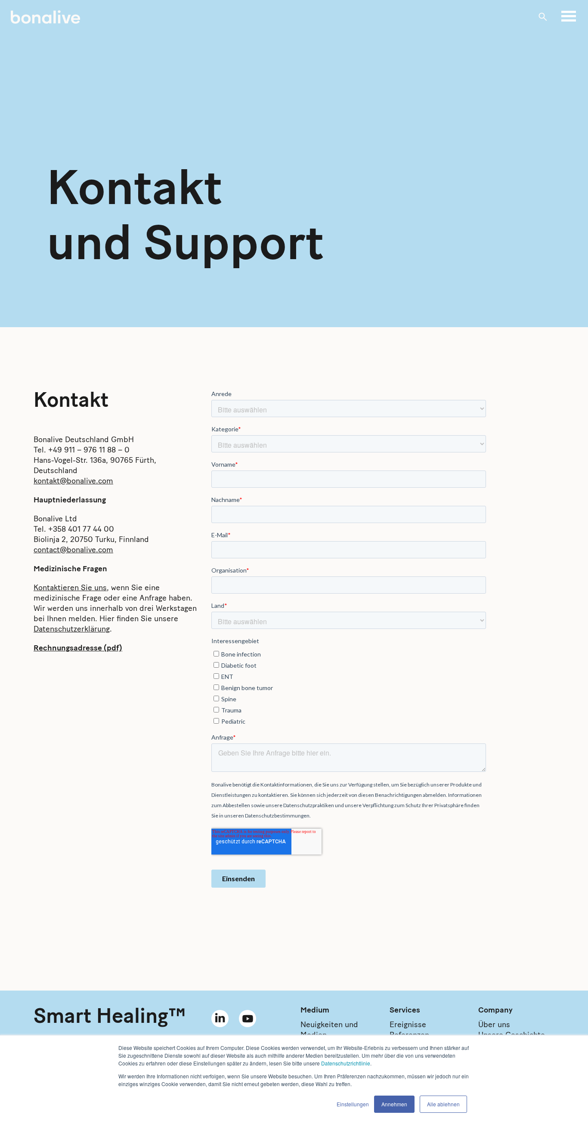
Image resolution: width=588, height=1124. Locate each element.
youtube (247, 1018)
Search (542, 17)
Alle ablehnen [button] (443, 1104)
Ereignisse (408, 1025)
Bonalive (45, 17)
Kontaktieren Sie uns (70, 588)
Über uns (494, 1025)
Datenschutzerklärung (72, 630)
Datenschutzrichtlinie (345, 1063)
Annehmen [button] (394, 1104)
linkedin (220, 1018)
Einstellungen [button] (353, 1104)
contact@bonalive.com (73, 550)
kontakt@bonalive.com (73, 482)
